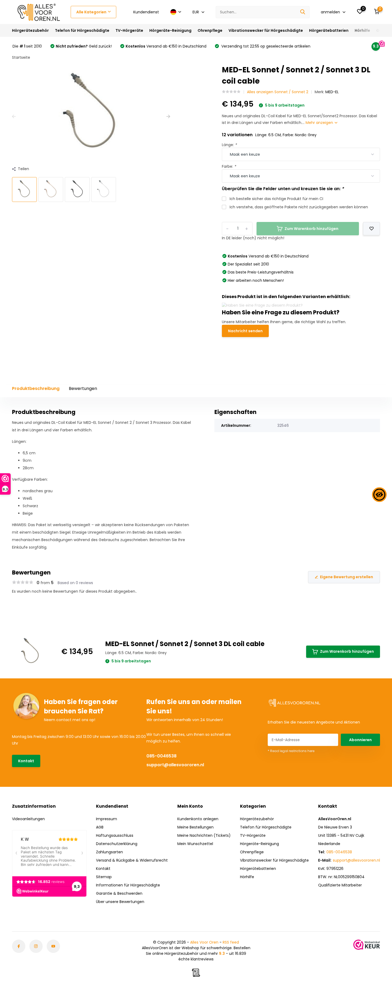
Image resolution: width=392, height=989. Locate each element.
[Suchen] (303, 12)
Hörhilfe (362, 30)
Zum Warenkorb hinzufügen (347, 651)
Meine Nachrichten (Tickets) (204, 835)
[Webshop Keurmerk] (366, 945)
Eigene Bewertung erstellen (346, 577)
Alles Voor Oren (204, 942)
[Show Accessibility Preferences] (379, 494)
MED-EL (332, 92)
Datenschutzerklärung (116, 843)
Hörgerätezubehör (30, 30)
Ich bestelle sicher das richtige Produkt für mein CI (276, 198)
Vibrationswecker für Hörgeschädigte (266, 30)
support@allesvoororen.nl (175, 765)
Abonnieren (360, 739)
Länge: (229, 144)
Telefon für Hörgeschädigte (82, 30)
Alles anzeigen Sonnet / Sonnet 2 (277, 92)
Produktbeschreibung (35, 388)
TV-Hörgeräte (129, 30)
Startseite (21, 57)
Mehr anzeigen (320, 122)
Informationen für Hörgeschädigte (128, 885)
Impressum (106, 819)
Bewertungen (83, 388)
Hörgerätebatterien (329, 30)
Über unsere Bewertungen (120, 901)
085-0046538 (161, 756)
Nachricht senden (245, 331)
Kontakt (26, 761)
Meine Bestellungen (195, 827)
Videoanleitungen (28, 819)
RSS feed (231, 942)
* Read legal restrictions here (291, 751)
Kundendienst (146, 12)
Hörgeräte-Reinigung (170, 30)
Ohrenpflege (210, 30)
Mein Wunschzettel (195, 843)
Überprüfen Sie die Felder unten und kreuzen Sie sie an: (283, 189)
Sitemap (104, 876)
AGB (99, 827)
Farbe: (229, 166)
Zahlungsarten (109, 852)
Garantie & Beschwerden (119, 893)
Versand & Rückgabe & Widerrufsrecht (132, 860)
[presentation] (14, 116)
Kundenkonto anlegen (197, 819)
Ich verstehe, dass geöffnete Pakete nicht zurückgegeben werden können (299, 207)
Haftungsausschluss (114, 835)
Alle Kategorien (91, 12)
